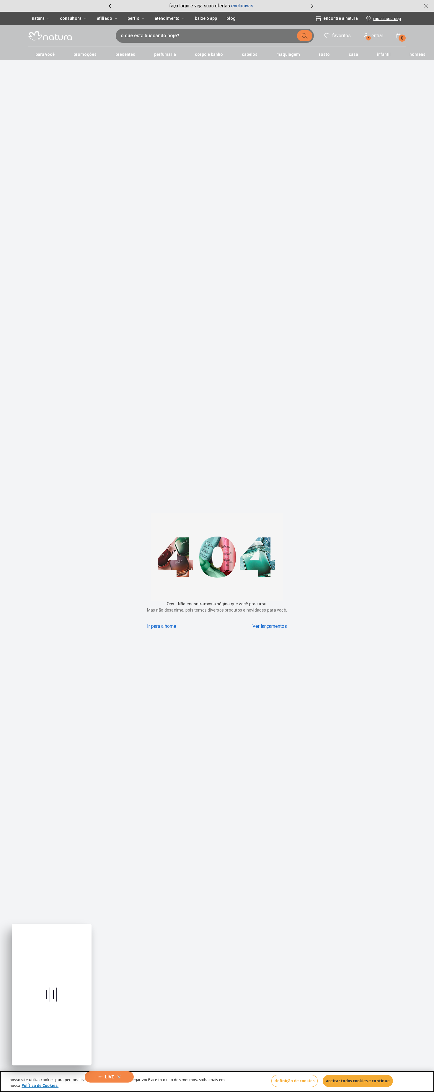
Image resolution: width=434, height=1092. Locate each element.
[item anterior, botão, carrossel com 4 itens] (109, 6)
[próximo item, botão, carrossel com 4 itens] (312, 6)
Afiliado (104, 18)
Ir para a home (161, 626)
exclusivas (242, 6)
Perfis (133, 18)
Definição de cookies (294, 1080)
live (109, 1077)
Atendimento (167, 18)
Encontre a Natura (340, 18)
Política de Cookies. (40, 1085)
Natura (38, 18)
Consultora (70, 18)
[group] (211, 5)
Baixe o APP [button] (206, 18)
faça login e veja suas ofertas (199, 6)
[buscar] (304, 35)
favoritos (341, 35)
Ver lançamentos (269, 626)
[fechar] (425, 5)
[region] (217, 1081)
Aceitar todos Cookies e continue (358, 1080)
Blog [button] (230, 18)
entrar (376, 36)
